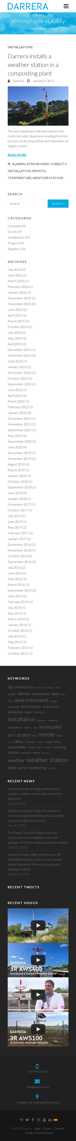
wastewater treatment (30, 752)
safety (19, 741)
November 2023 (19, 355)
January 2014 (17, 625)
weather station (48, 178)
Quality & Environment (39, 1132)
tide (39, 747)
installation (19, 171)
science (30, 742)
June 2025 (15, 309)
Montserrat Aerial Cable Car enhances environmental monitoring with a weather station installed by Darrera (36, 815)
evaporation (51, 706)
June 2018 (15, 493)
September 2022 (20, 384)
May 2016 (15, 579)
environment (31, 706)
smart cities (53, 742)
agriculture (41, 687)
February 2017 (18, 533)
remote (39, 171)
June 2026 (15, 275)
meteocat (53, 720)
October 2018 (18, 481)
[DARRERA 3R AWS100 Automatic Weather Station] (38, 1029)
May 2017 (15, 527)
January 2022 (17, 413)
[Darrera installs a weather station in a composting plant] (38, 106)
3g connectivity (21, 686)
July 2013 (14, 636)
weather (16, 760)
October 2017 (18, 510)
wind (12, 767)
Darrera (18, 81)
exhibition (15, 712)
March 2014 (16, 619)
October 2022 (18, 378)
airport (51, 687)
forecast (39, 712)
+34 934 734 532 (38, 1071)
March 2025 (16, 321)
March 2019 (16, 470)
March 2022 (16, 401)
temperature (19, 178)
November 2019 (19, 458)
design (54, 700)
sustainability (17, 747)
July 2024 (14, 332)
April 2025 (15, 315)
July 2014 (14, 607)
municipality (50, 726)
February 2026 (18, 287)
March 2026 (16, 281)
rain (34, 735)
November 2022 (19, 372)
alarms (18, 164)
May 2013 (15, 642)
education (13, 706)
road (59, 735)
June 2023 (15, 361)
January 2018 (17, 499)
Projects (13, 243)
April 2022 (15, 395)
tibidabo (31, 747)
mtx (35, 727)
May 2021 (15, 435)
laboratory (41, 720)
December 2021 (19, 418)
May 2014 (15, 613)
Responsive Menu (66, 6)
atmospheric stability (46, 164)
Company (14, 226)
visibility (47, 747)
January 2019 (17, 476)
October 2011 (18, 653)
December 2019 (19, 453)
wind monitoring (32, 767)
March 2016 (16, 584)
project (23, 734)
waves (45, 752)
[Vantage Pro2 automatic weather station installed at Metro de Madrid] (38, 925)
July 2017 (14, 516)
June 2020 (15, 447)
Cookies (60, 1128)
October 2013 (18, 630)
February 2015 (18, 602)
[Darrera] (28, 6)
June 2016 (15, 573)
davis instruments (32, 700)
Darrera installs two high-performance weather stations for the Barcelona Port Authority (35, 794)
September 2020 (20, 441)
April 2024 (15, 344)
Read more (17, 155)
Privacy (47, 1128)
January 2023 (17, 367)
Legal (37, 1128)
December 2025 (19, 298)
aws (55, 693)
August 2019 (16, 464)
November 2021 (19, 424)
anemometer (40, 694)
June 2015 (15, 596)
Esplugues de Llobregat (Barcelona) (38, 1102)
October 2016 (18, 556)
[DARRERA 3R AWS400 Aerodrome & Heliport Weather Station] (38, 960)
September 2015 (20, 590)
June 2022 (15, 390)
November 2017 (19, 504)
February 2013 (18, 647)
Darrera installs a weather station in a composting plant (33, 64)
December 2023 (19, 350)
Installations (20, 47)
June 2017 (15, 521)
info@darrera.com (38, 1087)
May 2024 (15, 338)
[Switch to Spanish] (56, 1120)
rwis (10, 742)
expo (28, 712)
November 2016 (19, 550)
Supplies (13, 249)
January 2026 (17, 292)
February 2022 (18, 407)
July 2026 (14, 269)
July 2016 (14, 567)
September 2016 (20, 562)
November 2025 (19, 304)
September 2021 (20, 430)
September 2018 (20, 487)
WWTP (51, 768)
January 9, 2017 (43, 81)
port (11, 734)
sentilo (40, 742)
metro (27, 727)
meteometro (15, 727)
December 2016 (19, 544)
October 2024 (18, 327)
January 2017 (17, 539)
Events (12, 231)
